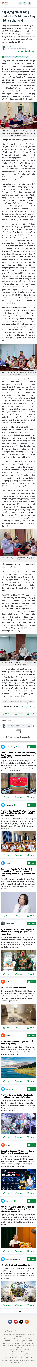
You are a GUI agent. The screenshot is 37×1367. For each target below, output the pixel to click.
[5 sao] (34, 706)
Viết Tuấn (8, 863)
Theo (18, 702)
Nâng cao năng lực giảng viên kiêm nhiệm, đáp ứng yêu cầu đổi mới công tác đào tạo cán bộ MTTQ (18, 754)
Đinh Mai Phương (10, 747)
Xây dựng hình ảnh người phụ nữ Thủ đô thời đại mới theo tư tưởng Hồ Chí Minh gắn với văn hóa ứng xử (17, 1209)
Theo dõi (31, 747)
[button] (30, 797)
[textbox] (18, 725)
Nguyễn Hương (10, 923)
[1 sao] (23, 706)
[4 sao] (31, 706)
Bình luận (7, 720)
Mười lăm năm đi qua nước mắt (13, 987)
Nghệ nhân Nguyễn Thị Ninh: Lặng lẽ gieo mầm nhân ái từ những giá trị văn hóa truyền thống (18, 931)
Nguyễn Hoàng (9, 1201)
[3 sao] (29, 706)
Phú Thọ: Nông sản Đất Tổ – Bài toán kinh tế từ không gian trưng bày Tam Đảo (18, 1096)
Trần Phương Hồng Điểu (12, 1259)
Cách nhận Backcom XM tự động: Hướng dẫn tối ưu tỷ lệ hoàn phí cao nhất (17, 1152)
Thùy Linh (8, 1089)
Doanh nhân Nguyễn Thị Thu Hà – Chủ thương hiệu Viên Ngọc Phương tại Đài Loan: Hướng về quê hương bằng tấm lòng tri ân (18, 872)
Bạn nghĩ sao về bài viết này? (10, 706)
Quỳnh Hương (9, 805)
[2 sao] (26, 706)
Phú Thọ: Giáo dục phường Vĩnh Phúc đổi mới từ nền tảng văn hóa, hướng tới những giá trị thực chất (18, 813)
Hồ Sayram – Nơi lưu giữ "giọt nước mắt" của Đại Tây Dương (17, 1042)
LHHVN (9, 47)
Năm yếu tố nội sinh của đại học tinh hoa (17, 1265)
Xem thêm (18, 1311)
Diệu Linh (8, 982)
